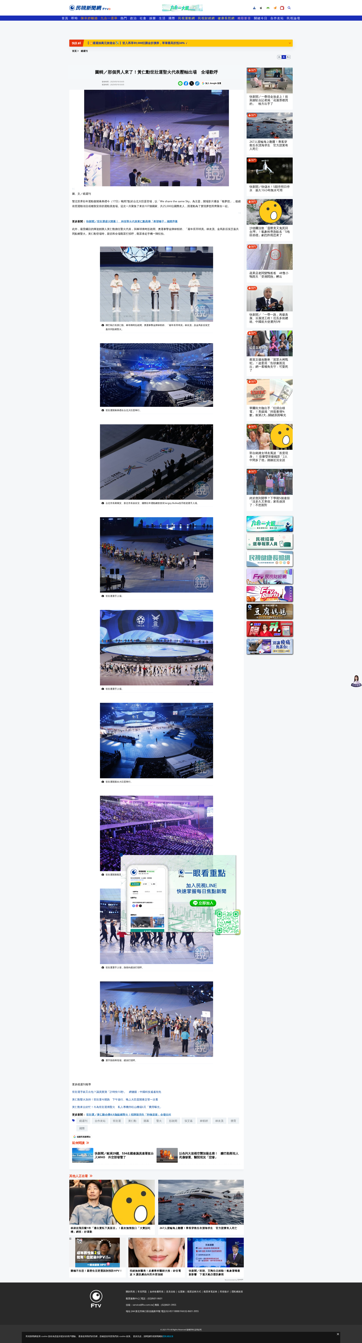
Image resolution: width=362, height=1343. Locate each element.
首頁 (65, 18)
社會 (143, 18)
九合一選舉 (109, 18)
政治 (133, 18)
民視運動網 (186, 18)
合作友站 (277, 18)
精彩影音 (244, 18)
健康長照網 (226, 18)
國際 (172, 18)
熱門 (123, 18)
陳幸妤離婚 (89, 18)
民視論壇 (293, 18)
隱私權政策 (168, 1336)
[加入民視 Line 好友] (181, 895)
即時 (74, 18)
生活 (162, 18)
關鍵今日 (261, 18)
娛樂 (152, 18)
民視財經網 (206, 18)
